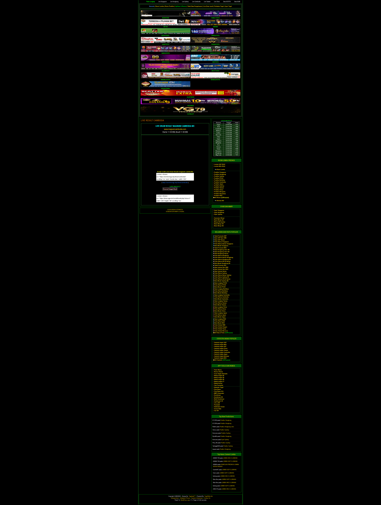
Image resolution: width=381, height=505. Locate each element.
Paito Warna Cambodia (222, 297)
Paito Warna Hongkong (222, 255)
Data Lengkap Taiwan (221, 301)
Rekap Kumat (218, 383)
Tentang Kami (175, 498)
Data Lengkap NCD (220, 319)
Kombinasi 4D (218, 397)
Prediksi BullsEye (219, 180)
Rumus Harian (218, 371)
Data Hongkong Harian (221, 253)
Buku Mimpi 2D (219, 220)
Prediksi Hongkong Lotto (227, 426)
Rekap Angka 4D (219, 379)
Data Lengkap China (221, 307)
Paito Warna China (220, 309)
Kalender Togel (218, 387)
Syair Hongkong (219, 212)
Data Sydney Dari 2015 (221, 269)
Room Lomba (159, 6)
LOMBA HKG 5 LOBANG (230, 458)
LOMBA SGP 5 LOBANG (230, 461)
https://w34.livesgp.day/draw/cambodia (175, 182)
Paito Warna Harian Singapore (224, 244)
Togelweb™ (192, 496)
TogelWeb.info (208, 496)
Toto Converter (218, 385)
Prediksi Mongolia (219, 191)
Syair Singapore (219, 210)
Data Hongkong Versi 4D (222, 249)
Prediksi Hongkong (220, 174)
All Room (218, 197)
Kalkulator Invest (219, 406)
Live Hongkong (174, 1)
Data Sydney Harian (221, 271)
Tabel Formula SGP (221, 236)
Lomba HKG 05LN (219, 166)
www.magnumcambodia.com (175, 129)
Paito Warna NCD (220, 321)
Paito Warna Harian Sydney (223, 275)
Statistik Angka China (220, 348)
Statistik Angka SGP (220, 342)
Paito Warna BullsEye (221, 291)
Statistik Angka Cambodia (222, 352)
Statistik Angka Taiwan (221, 350)
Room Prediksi (169, 6)
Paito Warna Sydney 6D (222, 277)
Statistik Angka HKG (220, 344)
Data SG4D (237, 1)
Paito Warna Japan (220, 315)
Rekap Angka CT (219, 381)
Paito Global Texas (220, 329)
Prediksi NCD (218, 195)
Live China (217, 1)
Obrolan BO (220, 200)
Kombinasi (217, 395)
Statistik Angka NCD (220, 358)
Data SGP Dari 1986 (220, 238)
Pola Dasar (217, 389)
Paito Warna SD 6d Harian (222, 279)
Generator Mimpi (219, 218)
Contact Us (207, 498)
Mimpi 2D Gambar (219, 222)
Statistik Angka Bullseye (221, 356)
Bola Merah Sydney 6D (221, 281)
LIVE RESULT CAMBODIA (152, 120)
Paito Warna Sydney (221, 273)
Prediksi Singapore (220, 172)
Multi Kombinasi (219, 399)
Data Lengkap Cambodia (222, 295)
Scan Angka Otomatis (220, 373)
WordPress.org (185, 500)
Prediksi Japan (218, 184)
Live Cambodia (196, 1)
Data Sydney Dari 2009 (221, 267)
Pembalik (217, 405)
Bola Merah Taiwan (220, 305)
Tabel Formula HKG (221, 248)
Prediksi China (218, 190)
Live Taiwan (207, 1)
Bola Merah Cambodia (221, 299)
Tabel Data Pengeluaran (195, 6)
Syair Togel (228, 6)
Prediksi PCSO (218, 178)
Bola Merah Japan (220, 317)
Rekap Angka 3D (219, 377)
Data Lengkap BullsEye (222, 289)
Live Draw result (208, 6)
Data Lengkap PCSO (221, 283)
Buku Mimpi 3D (219, 224)
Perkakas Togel (219, 6)
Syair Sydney (218, 214)
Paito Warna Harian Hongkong (224, 257)
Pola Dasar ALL (219, 391)
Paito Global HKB (220, 325)
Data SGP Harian (220, 240)
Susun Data (217, 408)
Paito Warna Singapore (222, 242)
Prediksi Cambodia (220, 182)
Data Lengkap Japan (221, 313)
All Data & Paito (220, 332)
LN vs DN (217, 403)
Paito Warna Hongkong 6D (223, 259)
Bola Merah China (220, 311)
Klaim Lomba (221, 169)
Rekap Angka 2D (219, 375)
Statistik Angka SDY (220, 346)
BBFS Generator (219, 393)
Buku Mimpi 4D (219, 226)
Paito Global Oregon (221, 327)
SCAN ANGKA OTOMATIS (175, 209)
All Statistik (218, 360)
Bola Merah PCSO (220, 287)
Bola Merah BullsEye (221, 293)
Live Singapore (162, 1)
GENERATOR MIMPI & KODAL (175, 211)
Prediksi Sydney (219, 176)
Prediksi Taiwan (219, 188)
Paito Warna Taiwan (221, 303)
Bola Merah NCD (220, 323)
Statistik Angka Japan (220, 354)
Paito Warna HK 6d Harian (222, 261)
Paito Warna (218, 370)
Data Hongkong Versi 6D (222, 251)
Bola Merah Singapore (221, 245)
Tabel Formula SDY (220, 265)
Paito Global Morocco (221, 331)
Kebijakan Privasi (185, 498)
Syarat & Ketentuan (197, 498)
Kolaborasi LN (218, 401)
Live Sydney (185, 1)
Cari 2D (216, 410)
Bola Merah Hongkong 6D (222, 263)
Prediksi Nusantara (220, 193)
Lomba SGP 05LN (219, 164)
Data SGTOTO (227, 1)
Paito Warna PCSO (220, 285)
